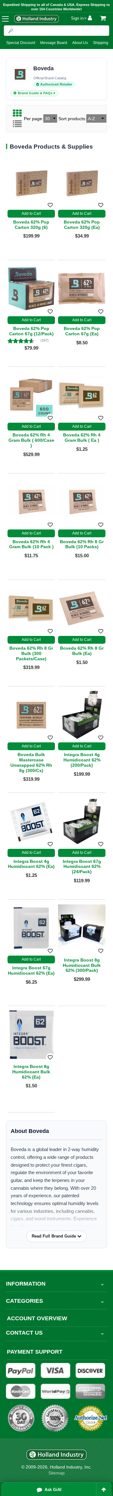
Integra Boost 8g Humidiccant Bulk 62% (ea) (31, 1072)
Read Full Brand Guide (54, 1236)
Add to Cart (31, 959)
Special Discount (20, 43)
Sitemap (56, 1472)
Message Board (53, 43)
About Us (80, 43)
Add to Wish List (50, 951)
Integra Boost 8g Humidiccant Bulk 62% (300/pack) (82, 965)
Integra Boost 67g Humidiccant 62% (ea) (31, 970)
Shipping (100, 43)
